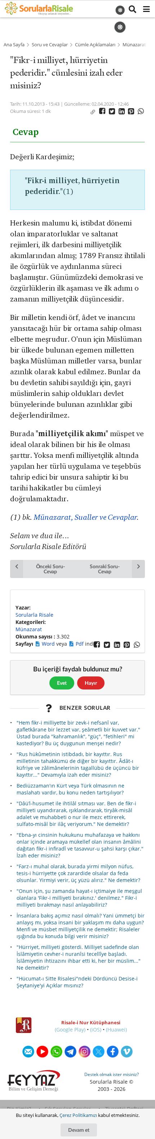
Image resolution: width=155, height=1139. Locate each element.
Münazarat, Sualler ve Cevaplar (85, 517)
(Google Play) (70, 1029)
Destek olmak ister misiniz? (111, 1074)
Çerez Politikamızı (78, 1115)
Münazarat (134, 45)
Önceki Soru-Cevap (50, 568)
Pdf (80, 643)
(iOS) (95, 1029)
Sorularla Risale (34, 614)
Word (49, 643)
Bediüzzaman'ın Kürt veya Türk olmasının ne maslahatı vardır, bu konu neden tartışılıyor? (70, 789)
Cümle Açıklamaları (95, 45)
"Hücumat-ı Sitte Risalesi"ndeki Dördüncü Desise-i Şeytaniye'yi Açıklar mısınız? (77, 982)
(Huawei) (116, 1029)
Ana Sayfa (14, 45)
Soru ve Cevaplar (50, 45)
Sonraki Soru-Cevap (105, 568)
